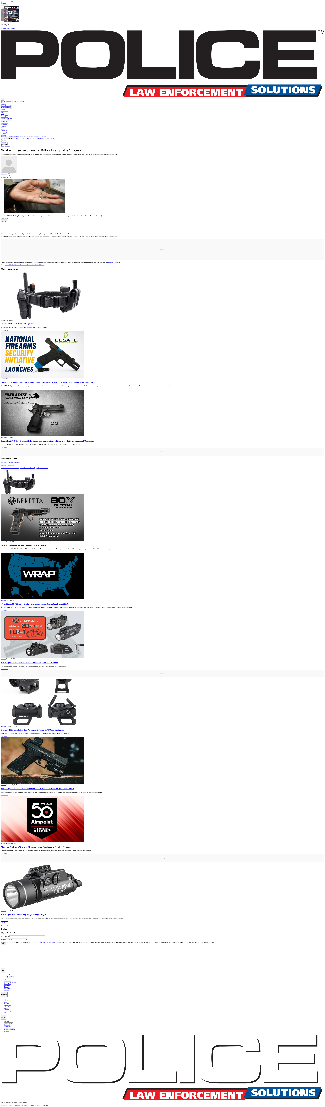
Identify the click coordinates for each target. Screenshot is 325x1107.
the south (7, 265)
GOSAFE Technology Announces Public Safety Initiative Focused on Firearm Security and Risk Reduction (47, 382)
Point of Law (4, 115)
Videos (20, 1)
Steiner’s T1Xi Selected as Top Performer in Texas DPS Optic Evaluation (32, 730)
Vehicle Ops (4, 130)
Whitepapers (19, 136)
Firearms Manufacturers (21, 265)
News (12, 1)
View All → (4, 922)
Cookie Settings (10, 138)
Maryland (12, 265)
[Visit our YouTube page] (6, 929)
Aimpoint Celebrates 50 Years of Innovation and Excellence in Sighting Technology (36, 847)
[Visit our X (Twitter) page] (3, 929)
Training (3, 127)
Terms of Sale (19, 1105)
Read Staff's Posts (5, 175)
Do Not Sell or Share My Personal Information (35, 1105)
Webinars (24, 1)
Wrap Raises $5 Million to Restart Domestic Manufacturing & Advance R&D (34, 604)
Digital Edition (11, 28)
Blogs (9, 136)
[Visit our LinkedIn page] (5, 929)
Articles (16, 1)
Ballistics (29, 265)
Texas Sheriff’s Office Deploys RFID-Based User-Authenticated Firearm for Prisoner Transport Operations (47, 441)
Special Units (4, 121)
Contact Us (18, 138)
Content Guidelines (33, 138)
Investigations (4, 109)
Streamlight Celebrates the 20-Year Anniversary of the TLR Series (29, 662)
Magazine (13, 136)
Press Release (24, 138)
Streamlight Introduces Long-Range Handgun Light (23, 914)
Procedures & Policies (6, 118)
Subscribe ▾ (4, 5)
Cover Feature (7, 1)
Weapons (3, 133)
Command (3, 102)
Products (34, 136)
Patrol (2, 112)
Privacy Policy (4, 1105)
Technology (4, 124)
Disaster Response (5, 106)
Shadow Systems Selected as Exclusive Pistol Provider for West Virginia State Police (37, 788)
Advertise (3, 138)
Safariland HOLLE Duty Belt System (17, 324)
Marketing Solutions (44, 138)
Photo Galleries (40, 136)
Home (2, 146)
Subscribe (3, 28)
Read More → (4, 330)
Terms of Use (12, 1105)
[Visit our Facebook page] (1, 929)
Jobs (46, 136)
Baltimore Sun (112, 262)
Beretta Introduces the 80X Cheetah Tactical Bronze (23, 545)
